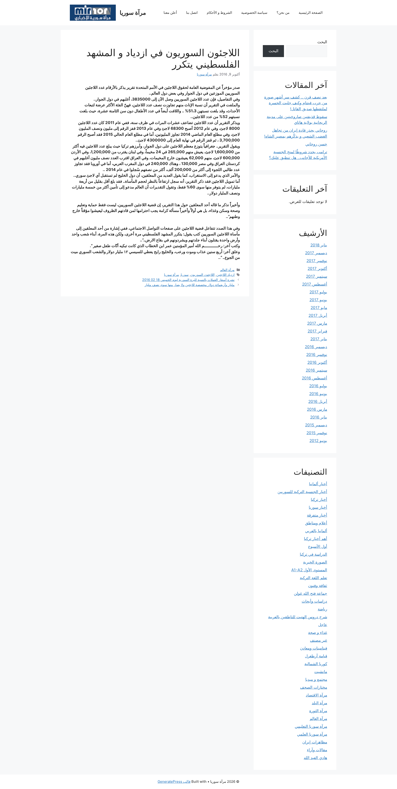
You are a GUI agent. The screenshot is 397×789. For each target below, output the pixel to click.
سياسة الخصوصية (254, 12)
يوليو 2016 (318, 386)
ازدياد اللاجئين (225, 275)
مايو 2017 (319, 307)
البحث (322, 42)
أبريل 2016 (317, 401)
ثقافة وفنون (317, 585)
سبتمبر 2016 (316, 370)
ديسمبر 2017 (316, 253)
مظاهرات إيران (314, 742)
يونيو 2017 (318, 300)
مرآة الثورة (318, 710)
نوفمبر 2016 (316, 354)
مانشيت (320, 671)
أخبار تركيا (319, 499)
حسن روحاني (316, 144)
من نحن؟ (283, 12)
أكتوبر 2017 (317, 268)
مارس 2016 (317, 409)
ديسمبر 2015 (316, 425)
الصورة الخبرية (315, 562)
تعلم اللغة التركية (313, 577)
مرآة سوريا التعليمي (311, 726)
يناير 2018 (318, 245)
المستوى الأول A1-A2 (309, 570)
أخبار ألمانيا (318, 484)
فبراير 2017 (317, 331)
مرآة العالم (227, 270)
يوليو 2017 (318, 292)
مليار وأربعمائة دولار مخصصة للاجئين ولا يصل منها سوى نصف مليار (190, 285)
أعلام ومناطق (316, 523)
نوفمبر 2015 (316, 433)
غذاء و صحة (317, 632)
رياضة (322, 609)
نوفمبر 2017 (316, 260)
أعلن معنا (170, 12)
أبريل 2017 (318, 315)
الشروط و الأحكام (219, 12)
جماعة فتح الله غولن (310, 593)
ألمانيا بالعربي (316, 531)
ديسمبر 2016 (316, 346)
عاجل (322, 624)
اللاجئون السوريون (202, 275)
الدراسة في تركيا (313, 554)
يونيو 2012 (318, 440)
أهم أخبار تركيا (315, 538)
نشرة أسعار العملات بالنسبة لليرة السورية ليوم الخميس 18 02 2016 (188, 280)
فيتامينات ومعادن (313, 648)
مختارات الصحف (313, 687)
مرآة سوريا (133, 12)
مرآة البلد (319, 703)
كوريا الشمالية (315, 664)
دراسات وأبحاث (314, 601)
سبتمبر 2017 (316, 276)
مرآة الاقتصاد (316, 695)
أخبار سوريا (318, 507)
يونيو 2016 (318, 393)
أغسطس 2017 (314, 284)
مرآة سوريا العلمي (312, 734)
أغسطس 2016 (314, 378)
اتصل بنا (192, 12)
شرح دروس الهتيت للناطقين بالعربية (297, 617)
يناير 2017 (318, 339)
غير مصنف (318, 640)
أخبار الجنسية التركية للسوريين (302, 491)
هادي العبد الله (315, 757)
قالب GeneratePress (174, 781)
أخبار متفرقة (317, 515)
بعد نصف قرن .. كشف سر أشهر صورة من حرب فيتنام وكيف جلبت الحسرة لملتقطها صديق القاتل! (295, 103)
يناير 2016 (318, 417)
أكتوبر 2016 (317, 362)
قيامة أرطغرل (316, 656)
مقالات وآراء (317, 750)
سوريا (185, 275)
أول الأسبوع (317, 546)
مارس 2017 (317, 323)
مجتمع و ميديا (316, 679)
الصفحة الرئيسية (311, 12)
